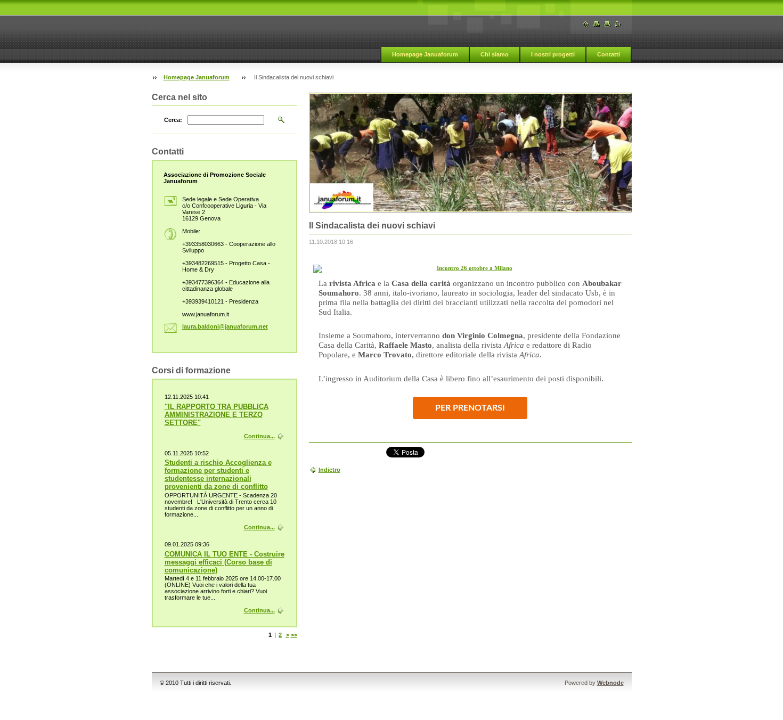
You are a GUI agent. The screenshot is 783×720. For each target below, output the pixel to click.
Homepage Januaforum (425, 54)
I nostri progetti (553, 54)
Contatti (608, 54)
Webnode (610, 683)
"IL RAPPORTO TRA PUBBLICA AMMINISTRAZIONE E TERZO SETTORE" (216, 415)
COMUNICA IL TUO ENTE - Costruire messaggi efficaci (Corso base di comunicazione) (224, 562)
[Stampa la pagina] (607, 24)
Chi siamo (494, 54)
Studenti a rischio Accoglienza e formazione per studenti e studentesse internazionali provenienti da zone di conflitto (218, 474)
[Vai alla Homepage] (586, 24)
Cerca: (173, 120)
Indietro (329, 470)
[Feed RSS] (618, 24)
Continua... (259, 436)
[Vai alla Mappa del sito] (596, 24)
